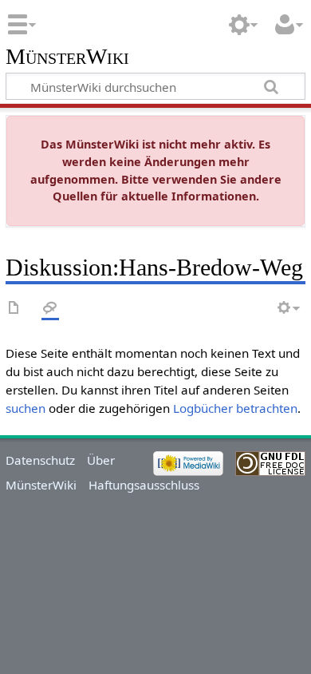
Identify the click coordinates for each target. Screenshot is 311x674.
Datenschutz (40, 460)
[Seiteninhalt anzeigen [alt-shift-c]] (14, 308)
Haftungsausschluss (144, 485)
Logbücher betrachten (235, 408)
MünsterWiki (67, 57)
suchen (25, 408)
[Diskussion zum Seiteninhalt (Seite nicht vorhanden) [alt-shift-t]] (50, 308)
